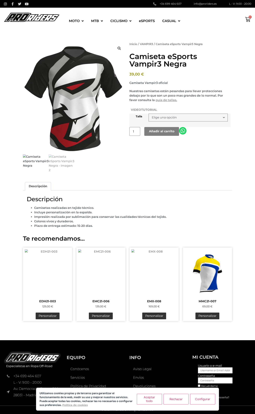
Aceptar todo (149, 399)
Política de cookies (75, 405)
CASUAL (169, 21)
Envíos (138, 378)
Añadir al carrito (161, 131)
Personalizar (48, 316)
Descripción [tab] (38, 186)
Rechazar (176, 399)
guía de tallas (166, 100)
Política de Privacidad (88, 386)
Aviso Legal (142, 369)
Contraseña (206, 375)
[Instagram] (5, 4)
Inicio (133, 44)
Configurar (202, 399)
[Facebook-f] (12, 4)
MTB (95, 21)
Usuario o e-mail (210, 365)
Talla (139, 116)
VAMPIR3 (146, 44)
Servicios (77, 378)
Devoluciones (144, 386)
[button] (119, 48)
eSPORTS (147, 21)
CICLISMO (119, 21)
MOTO (74, 21)
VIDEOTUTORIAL (144, 110)
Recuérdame (209, 385)
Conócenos (79, 369)
